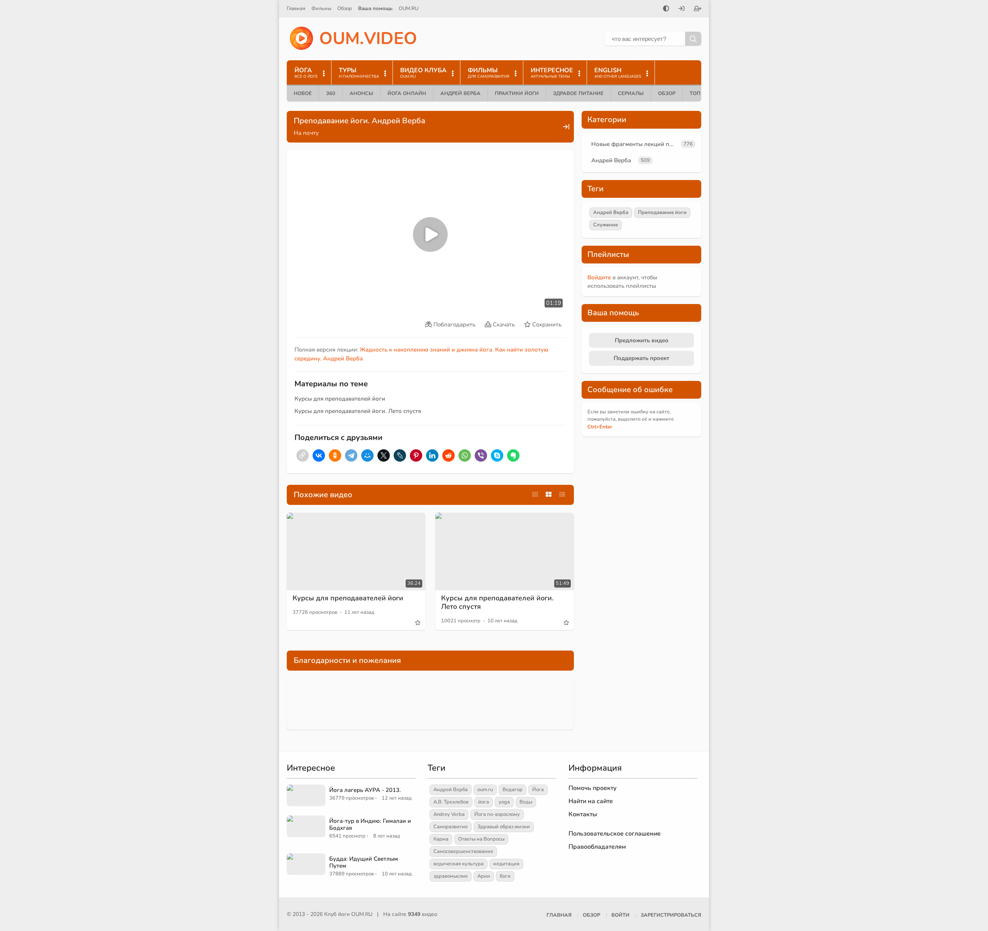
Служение (605, 224)
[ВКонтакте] (319, 455)
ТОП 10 (699, 93)
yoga (504, 801)
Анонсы (361, 93)
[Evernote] (513, 455)
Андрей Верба (460, 93)
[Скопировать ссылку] (302, 455)
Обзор (344, 8)
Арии (483, 876)
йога (483, 801)
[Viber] (481, 455)
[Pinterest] (416, 455)
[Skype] (497, 455)
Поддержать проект (641, 358)
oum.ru (485, 789)
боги (505, 876)
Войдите (599, 277)
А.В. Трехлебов (451, 801)
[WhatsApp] (464, 455)
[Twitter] (383, 455)
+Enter (599, 426)
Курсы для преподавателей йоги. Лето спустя (357, 411)
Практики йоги (517, 93)
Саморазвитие (450, 826)
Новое (303, 93)
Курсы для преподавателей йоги (339, 399)
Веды (525, 801)
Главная (296, 8)
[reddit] (448, 455)
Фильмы (321, 8)
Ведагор (512, 789)
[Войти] (681, 9)
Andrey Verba (449, 814)
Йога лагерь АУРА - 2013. (365, 790)
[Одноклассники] (335, 455)
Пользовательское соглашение (614, 833)
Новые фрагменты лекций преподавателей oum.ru (634, 144)
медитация (506, 863)
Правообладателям (597, 847)
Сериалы (631, 93)
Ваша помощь (375, 8)
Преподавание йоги (662, 212)
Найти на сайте (590, 801)
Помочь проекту (592, 788)
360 (330, 93)
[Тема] (666, 9)
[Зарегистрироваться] (698, 9)
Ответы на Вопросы (481, 839)
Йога (538, 789)
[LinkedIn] (432, 455)
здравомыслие (450, 876)
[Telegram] (351, 455)
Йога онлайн (406, 93)
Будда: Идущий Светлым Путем (363, 862)
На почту (306, 133)
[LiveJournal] (400, 455)
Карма (440, 839)
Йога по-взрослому (497, 814)
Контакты (582, 814)
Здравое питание (578, 93)
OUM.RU (408, 8)
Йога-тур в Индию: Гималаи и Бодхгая (370, 824)
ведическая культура (458, 863)
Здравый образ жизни (503, 826)
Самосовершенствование (463, 851)
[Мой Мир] (367, 455)
